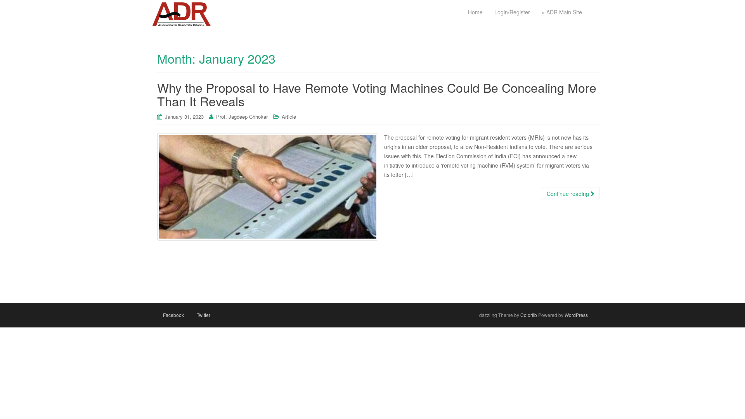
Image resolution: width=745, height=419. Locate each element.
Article (289, 116)
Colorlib (528, 315)
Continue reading (569, 193)
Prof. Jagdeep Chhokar (242, 116)
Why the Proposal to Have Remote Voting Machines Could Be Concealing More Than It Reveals (376, 94)
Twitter (203, 315)
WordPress (576, 315)
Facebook (173, 315)
